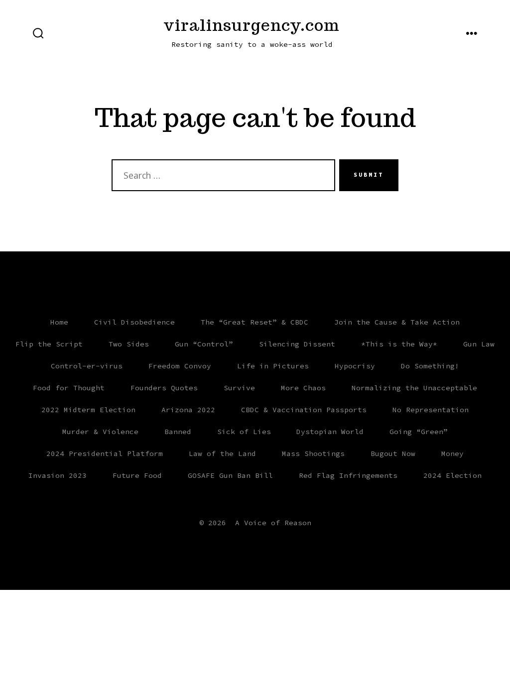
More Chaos (303, 387)
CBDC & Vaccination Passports (304, 409)
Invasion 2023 (57, 475)
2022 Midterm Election (88, 409)
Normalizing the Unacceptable (414, 387)
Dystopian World (330, 431)
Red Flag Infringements (348, 475)
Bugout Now (393, 453)
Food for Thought (69, 387)
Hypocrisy (355, 365)
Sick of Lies (244, 431)
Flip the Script (49, 344)
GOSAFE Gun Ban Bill (230, 475)
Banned (177, 431)
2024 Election (452, 475)
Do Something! (430, 365)
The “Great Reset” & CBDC (254, 322)
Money (452, 453)
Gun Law (479, 344)
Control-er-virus (87, 365)
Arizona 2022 (188, 409)
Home (59, 322)
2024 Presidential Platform (104, 453)
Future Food (137, 475)
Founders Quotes (164, 387)
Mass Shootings (313, 453)
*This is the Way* (399, 344)
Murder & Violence (100, 431)
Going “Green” (418, 431)
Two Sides (129, 344)
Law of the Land (222, 453)
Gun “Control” (204, 344)
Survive (239, 387)
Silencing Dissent (297, 344)
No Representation (430, 409)
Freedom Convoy (179, 365)
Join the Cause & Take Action (397, 322)
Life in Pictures (273, 365)
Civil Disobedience (134, 322)
